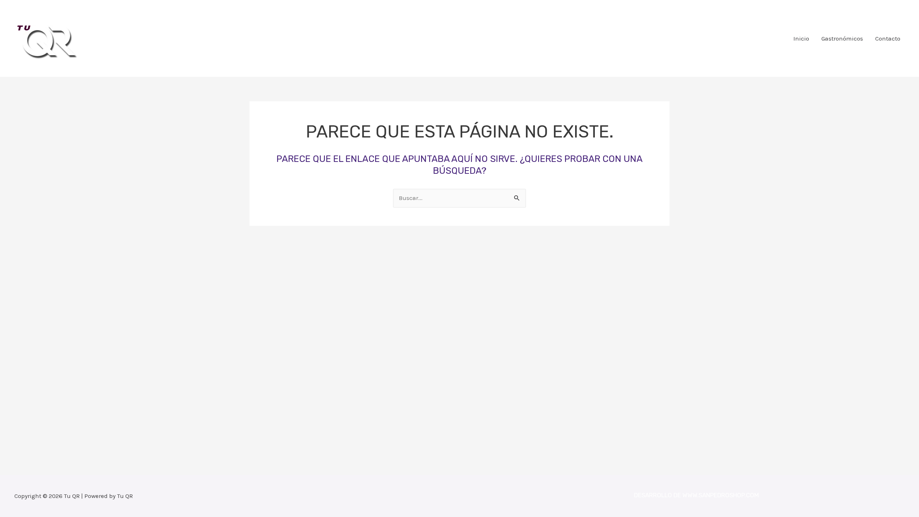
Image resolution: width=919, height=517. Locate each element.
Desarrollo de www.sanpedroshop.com (696, 495)
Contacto (887, 38)
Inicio (801, 38)
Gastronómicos (842, 38)
